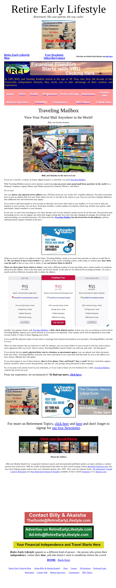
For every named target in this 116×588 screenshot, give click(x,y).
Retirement (29, 572)
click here (75, 374)
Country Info (42, 572)
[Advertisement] (58, 492)
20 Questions (85, 568)
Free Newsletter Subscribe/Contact (54, 56)
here (79, 424)
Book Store (64, 559)
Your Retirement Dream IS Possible (45, 472)
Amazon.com (101, 472)
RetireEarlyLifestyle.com (98, 466)
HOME (51, 559)
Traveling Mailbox (78, 180)
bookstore (86, 472)
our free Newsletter (66, 428)
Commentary (74, 572)
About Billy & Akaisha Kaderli (47, 568)
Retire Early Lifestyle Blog (20, 568)
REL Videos (87, 572)
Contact (74, 568)
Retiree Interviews (57, 572)
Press (65, 568)
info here (109, 56)
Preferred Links (99, 568)
